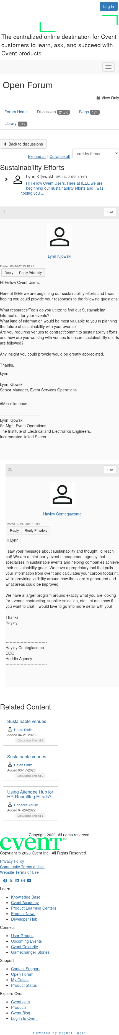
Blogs (88, 111)
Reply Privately (30, 272)
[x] (11, 880)
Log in (108, 6)
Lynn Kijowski (59, 256)
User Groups (22, 935)
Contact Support (25, 968)
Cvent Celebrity (24, 946)
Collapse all (60, 156)
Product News (23, 913)
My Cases (20, 979)
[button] (7, 179)
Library (14, 123)
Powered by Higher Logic (59, 1032)
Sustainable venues (26, 721)
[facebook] (5, 880)
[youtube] (29, 880)
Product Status (24, 985)
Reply (8, 272)
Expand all (37, 156)
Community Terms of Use (22, 866)
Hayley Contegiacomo (62, 514)
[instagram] (23, 880)
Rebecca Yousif (26, 804)
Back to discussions (25, 144)
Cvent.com (20, 1001)
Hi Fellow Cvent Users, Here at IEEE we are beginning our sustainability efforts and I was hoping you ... (62, 188)
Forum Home (16, 111)
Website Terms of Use (19, 872)
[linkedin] (17, 880)
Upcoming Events (26, 941)
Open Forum (22, 974)
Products (19, 1007)
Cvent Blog (20, 1012)
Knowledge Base (25, 897)
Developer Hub (24, 919)
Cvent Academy (25, 902)
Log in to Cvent (24, 1018)
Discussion (52, 111)
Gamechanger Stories (30, 952)
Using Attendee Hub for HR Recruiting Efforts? (30, 794)
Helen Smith (23, 729)
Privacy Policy (12, 861)
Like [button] (110, 211)
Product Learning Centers (33, 908)
